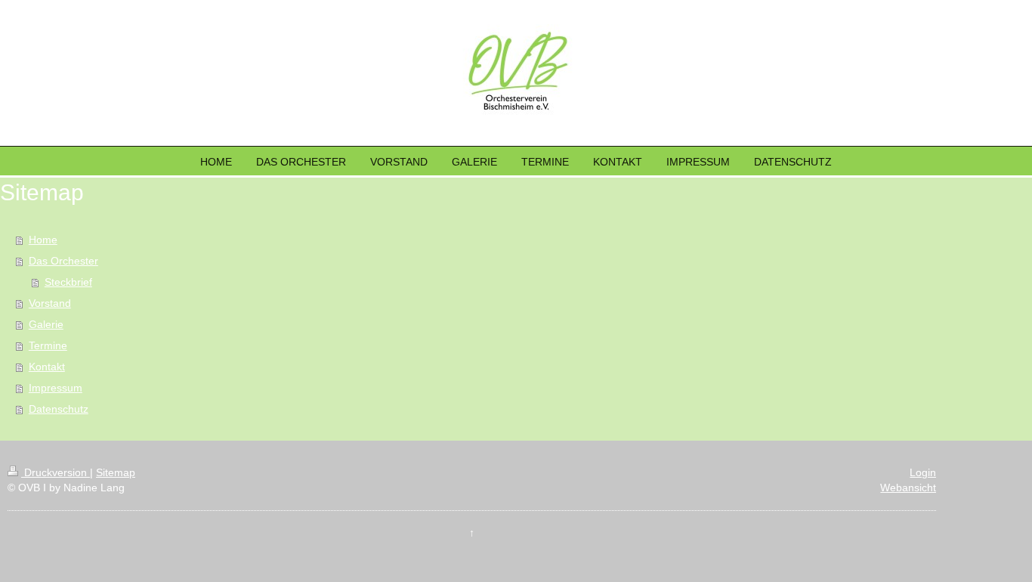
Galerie (46, 324)
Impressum (55, 388)
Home (43, 240)
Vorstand (50, 303)
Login (923, 472)
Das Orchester (63, 261)
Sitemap (115, 472)
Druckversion (55, 472)
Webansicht (908, 487)
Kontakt (47, 367)
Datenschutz (58, 409)
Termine (48, 345)
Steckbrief (68, 282)
